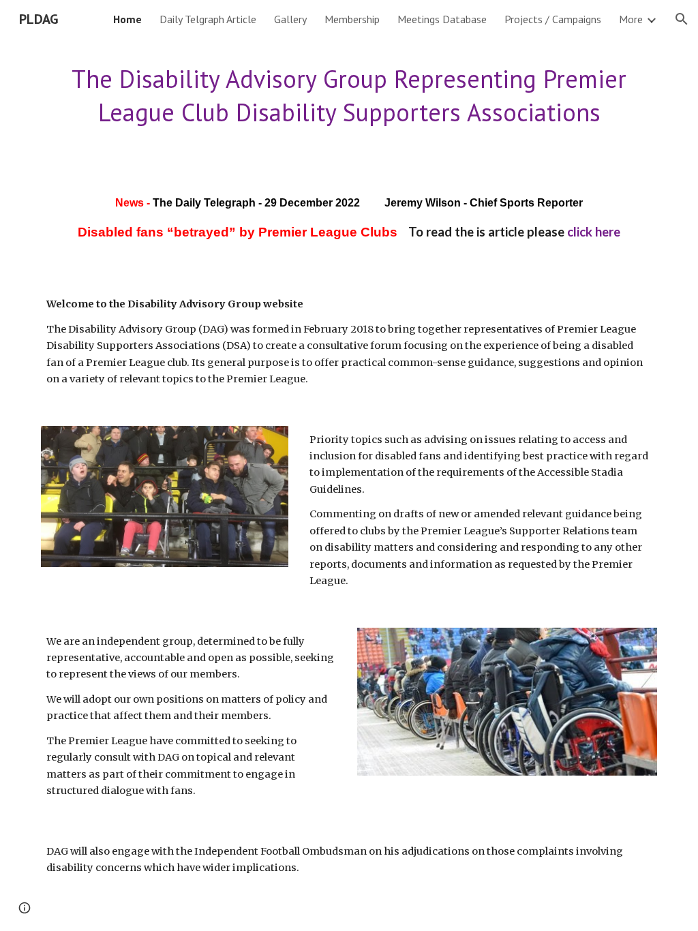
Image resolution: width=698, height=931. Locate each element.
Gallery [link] (290, 19)
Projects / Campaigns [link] (552, 19)
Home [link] (127, 19)
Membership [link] (352, 19)
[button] (681, 19)
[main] (349, 95)
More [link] (631, 19)
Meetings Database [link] (442, 19)
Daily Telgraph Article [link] (208, 19)
